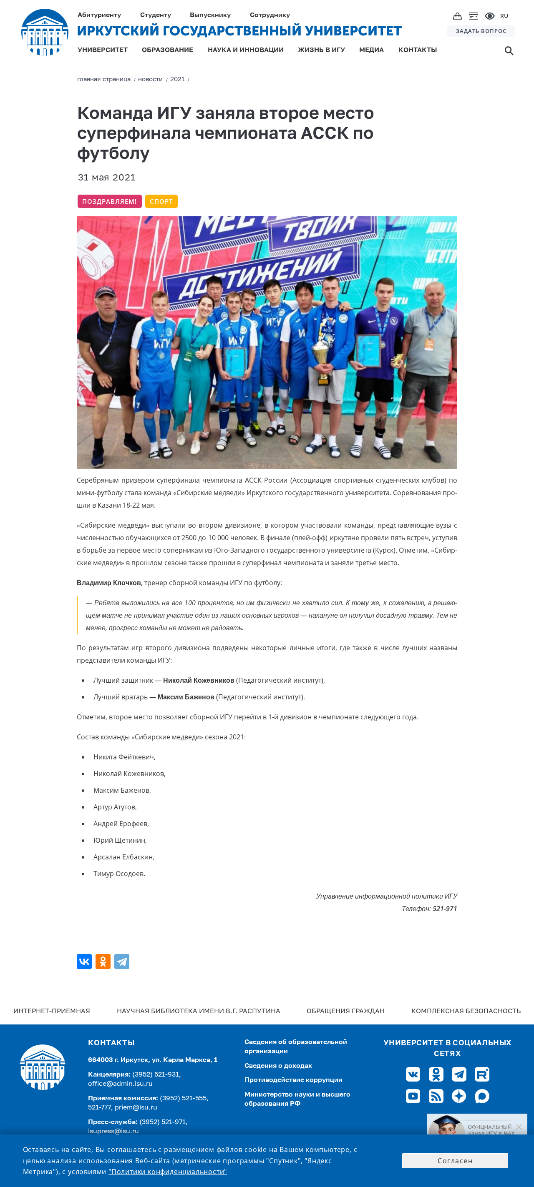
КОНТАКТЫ (417, 50)
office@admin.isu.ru (120, 1084)
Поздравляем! (109, 201)
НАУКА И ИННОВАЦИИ (246, 50)
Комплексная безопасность (466, 1011)
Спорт (161, 201)
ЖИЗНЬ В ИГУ (321, 50)
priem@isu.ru (136, 1107)
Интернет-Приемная (51, 1011)
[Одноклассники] (104, 961)
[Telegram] (122, 961)
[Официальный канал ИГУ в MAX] (477, 1134)
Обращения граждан (346, 1011)
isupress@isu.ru (113, 1131)
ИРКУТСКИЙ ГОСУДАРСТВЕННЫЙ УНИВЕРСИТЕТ (239, 31)
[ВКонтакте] (85, 961)
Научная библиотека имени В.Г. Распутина (198, 1011)
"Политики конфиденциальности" (167, 1171)
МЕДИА (371, 50)
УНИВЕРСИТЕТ (103, 50)
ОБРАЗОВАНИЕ (167, 50)
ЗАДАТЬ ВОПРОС (481, 31)
